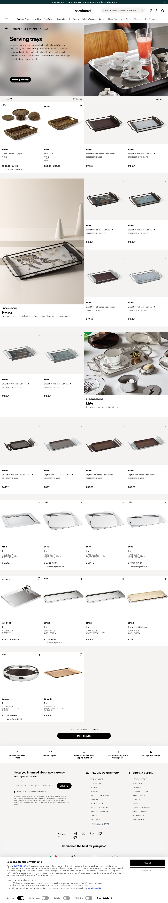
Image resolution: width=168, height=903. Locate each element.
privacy (16, 804)
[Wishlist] (39, 106)
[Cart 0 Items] (162, 10)
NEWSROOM (137, 783)
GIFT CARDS (95, 819)
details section (95, 888)
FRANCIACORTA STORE (99, 811)
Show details (103, 897)
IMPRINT (136, 803)
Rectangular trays (20, 79)
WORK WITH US (138, 819)
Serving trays (45, 28)
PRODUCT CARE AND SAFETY (102, 795)
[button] (37, 20)
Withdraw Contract (100, 824)
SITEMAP (94, 815)
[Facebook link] (92, 833)
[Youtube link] (83, 833)
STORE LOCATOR (97, 803)
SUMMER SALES (59, 2)
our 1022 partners (22, 865)
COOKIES (136, 799)
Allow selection (147, 871)
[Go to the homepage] (83, 10)
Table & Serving (30, 28)
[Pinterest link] (75, 837)
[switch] (45, 898)
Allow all (147, 863)
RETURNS (94, 787)
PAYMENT (94, 799)
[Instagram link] (75, 833)
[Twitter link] (100, 833)
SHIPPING (94, 791)
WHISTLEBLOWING (140, 811)
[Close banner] (164, 2)
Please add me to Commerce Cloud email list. (31, 792)
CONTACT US (96, 783)
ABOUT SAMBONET (140, 779)
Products (16, 28)
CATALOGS (137, 787)
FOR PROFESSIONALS (141, 791)
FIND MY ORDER (97, 779)
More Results (84, 735)
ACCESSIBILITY (138, 815)
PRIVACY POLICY (139, 795)
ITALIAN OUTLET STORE (99, 807)
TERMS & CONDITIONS (141, 807)
